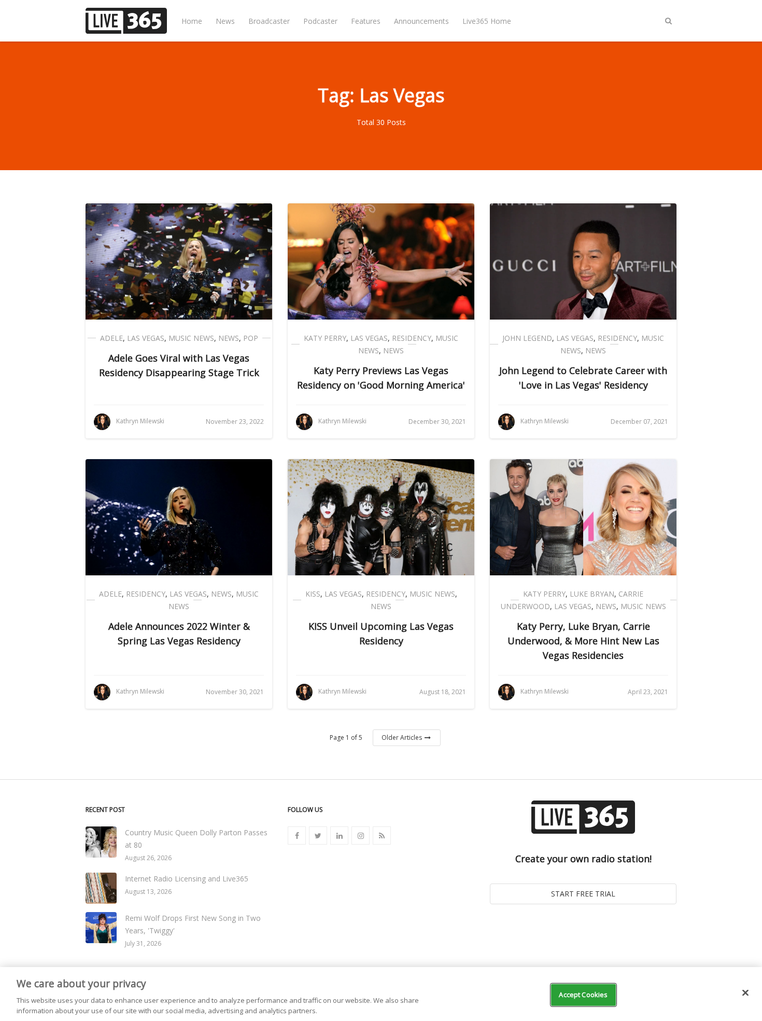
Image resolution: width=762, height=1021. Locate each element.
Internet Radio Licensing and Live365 (186, 879)
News (225, 21)
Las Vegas (145, 338)
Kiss (312, 594)
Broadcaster (269, 21)
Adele (111, 338)
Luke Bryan (592, 594)
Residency (411, 338)
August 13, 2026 (148, 891)
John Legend (527, 338)
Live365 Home (486, 21)
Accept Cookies (583, 994)
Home (191, 21)
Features (365, 21)
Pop (250, 338)
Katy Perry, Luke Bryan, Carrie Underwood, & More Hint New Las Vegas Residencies (583, 640)
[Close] (745, 993)
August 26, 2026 (148, 857)
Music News (191, 338)
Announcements (421, 21)
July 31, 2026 (143, 943)
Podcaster (320, 21)
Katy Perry (325, 338)
